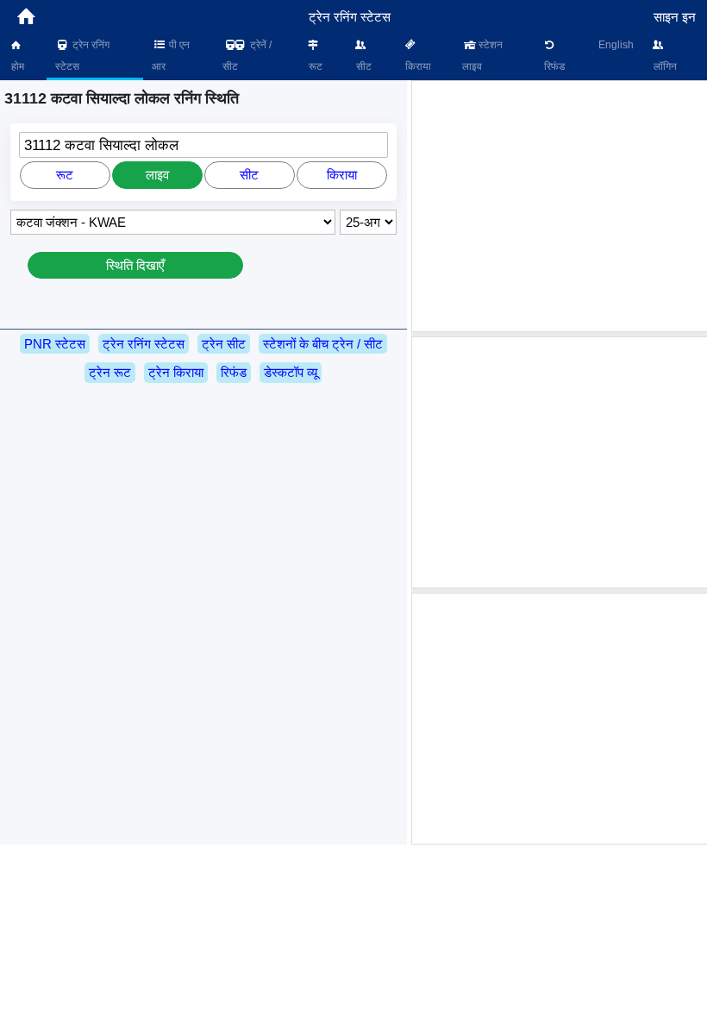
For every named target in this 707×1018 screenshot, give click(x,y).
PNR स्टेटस (54, 343)
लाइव (157, 174)
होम (16, 66)
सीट (363, 66)
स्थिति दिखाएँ (135, 265)
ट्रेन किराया (175, 372)
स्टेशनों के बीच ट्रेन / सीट (323, 343)
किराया (417, 66)
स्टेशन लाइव (483, 55)
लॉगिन (664, 66)
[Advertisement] (561, 206)
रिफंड (553, 66)
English (616, 45)
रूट (314, 66)
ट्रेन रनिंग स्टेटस (82, 55)
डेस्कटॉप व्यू (290, 372)
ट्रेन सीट (224, 343)
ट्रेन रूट (110, 372)
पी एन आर (171, 55)
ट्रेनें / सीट (247, 55)
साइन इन (675, 16)
